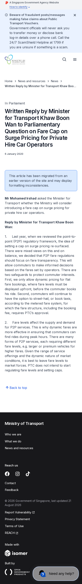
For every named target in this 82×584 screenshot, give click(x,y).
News (54, 81)
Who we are (13, 434)
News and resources (31, 81)
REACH (10, 533)
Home (9, 81)
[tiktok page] (27, 473)
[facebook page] (7, 473)
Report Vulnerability (18, 512)
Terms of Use (14, 526)
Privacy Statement (17, 519)
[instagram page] (17, 473)
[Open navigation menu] (75, 59)
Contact (10, 483)
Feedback (12, 490)
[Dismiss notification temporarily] (75, 15)
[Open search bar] (64, 59)
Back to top (18, 388)
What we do (13, 441)
